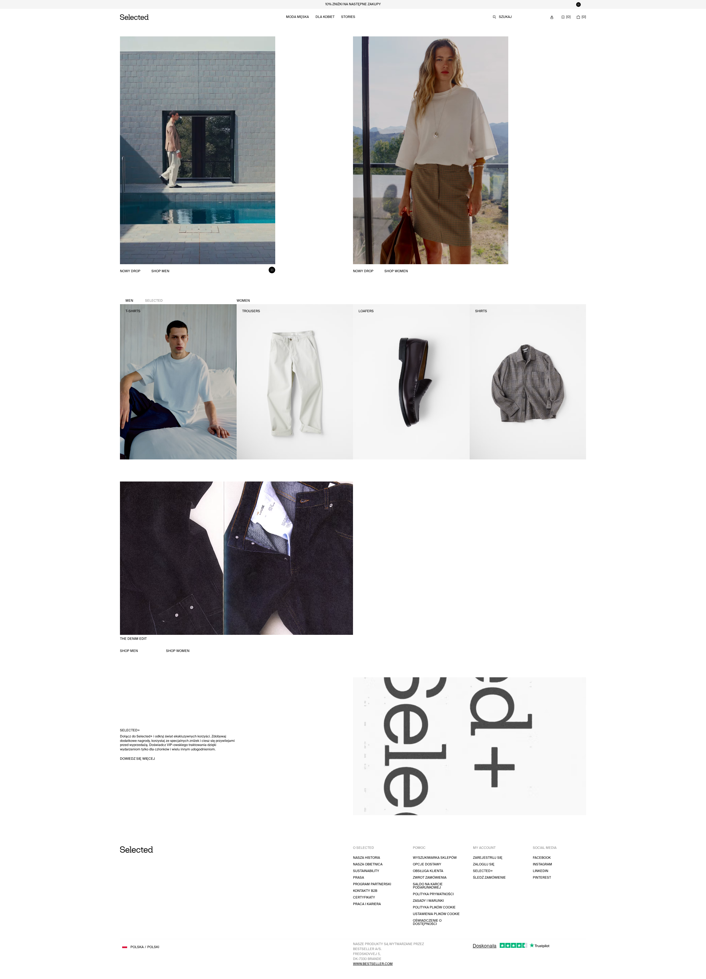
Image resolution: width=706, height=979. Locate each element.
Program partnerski (372, 884)
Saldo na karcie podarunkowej (428, 885)
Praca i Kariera (367, 904)
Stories (348, 17)
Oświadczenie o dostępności (427, 922)
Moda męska (297, 17)
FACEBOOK (542, 858)
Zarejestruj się (487, 858)
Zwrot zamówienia (429, 878)
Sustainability (366, 871)
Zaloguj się (483, 864)
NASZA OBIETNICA (368, 864)
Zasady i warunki (428, 901)
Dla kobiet (325, 17)
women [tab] (243, 301)
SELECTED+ (483, 871)
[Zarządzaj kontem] (552, 17)
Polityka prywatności (433, 894)
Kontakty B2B (365, 891)
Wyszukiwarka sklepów (435, 858)
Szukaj (505, 17)
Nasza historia (366, 858)
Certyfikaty (364, 897)
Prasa (358, 878)
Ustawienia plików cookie (436, 914)
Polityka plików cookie (434, 907)
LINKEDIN (540, 871)
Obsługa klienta (428, 871)
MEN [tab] (144, 301)
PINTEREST (542, 878)
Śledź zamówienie (489, 878)
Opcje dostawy (427, 864)
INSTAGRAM (542, 864)
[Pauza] (578, 4)
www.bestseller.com (373, 964)
